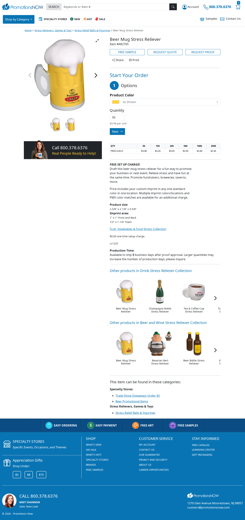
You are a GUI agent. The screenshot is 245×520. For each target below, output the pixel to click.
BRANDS (91, 464)
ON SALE (91, 449)
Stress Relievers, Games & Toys (53, 30)
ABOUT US (145, 464)
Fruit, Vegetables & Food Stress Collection (138, 229)
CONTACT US (146, 449)
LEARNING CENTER (203, 449)
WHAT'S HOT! (94, 454)
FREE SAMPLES (188, 425)
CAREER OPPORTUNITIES (154, 469)
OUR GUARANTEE (149, 454)
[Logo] (22, 6)
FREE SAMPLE (127, 52)
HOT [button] (89, 19)
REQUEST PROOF (203, 52)
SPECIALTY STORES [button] (55, 19)
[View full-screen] (97, 41)
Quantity (117, 110)
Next (115, 131)
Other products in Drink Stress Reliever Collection (151, 270)
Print (135, 60)
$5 (16, 475)
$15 (41, 475)
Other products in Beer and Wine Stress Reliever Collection (158, 322)
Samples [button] (211, 19)
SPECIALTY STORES (97, 459)
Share (119, 60)
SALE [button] (102, 19)
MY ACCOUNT (147, 444)
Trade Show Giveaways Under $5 (138, 396)
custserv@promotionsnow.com (208, 507)
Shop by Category (17, 19)
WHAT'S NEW (93, 444)
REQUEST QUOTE (165, 52)
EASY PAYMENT (106, 425)
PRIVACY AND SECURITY (153, 459)
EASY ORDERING (65, 425)
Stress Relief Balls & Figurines (92, 30)
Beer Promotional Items (132, 401)
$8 (28, 475)
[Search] (173, 6)
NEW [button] (77, 19)
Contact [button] (233, 19)
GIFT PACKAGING (202, 454)
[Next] (95, 75)
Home (28, 30)
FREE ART (147, 425)
